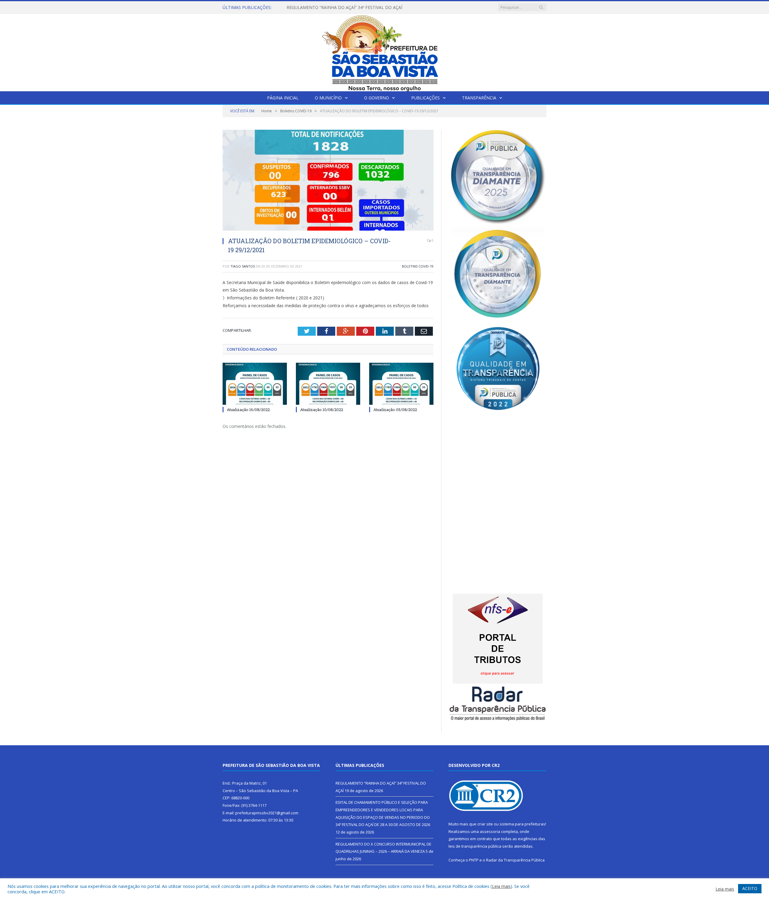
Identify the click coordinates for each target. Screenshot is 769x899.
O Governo (376, 98)
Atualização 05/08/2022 (395, 409)
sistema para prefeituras (522, 824)
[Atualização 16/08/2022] (255, 384)
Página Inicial (283, 98)
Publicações (425, 98)
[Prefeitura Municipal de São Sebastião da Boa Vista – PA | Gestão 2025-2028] (384, 51)
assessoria (490, 831)
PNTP (474, 860)
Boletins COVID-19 (417, 266)
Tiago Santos (242, 266)
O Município (328, 98)
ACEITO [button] (749, 888)
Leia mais (501, 886)
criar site (485, 824)
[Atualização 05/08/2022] (401, 384)
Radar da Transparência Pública (515, 860)
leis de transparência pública (474, 846)
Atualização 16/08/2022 (248, 409)
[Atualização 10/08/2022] (328, 384)
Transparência (479, 98)
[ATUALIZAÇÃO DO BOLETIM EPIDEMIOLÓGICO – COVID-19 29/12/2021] (328, 181)
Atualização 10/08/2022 (321, 409)
